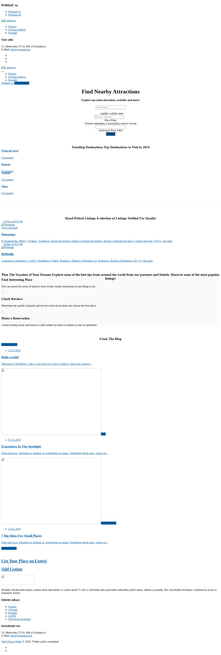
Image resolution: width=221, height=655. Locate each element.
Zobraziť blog (9, 548)
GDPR (12, 616)
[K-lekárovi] (8, 20)
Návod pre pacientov (19, 619)
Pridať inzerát (21, 83)
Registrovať (14, 14)
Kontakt (12, 32)
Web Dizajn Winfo (11, 641)
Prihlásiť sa (14, 11)
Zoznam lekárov (17, 29)
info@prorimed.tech (21, 635)
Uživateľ (13, 609)
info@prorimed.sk (20, 49)
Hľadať (110, 134)
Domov (12, 26)
